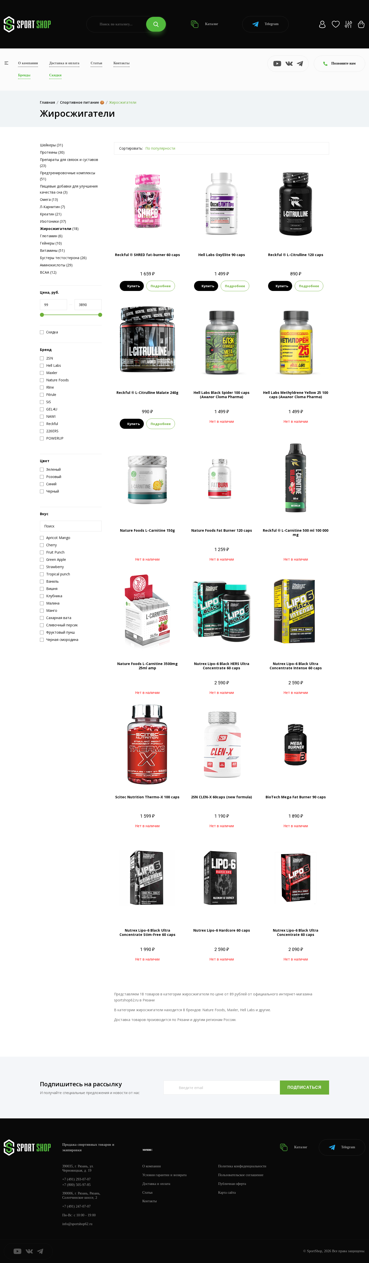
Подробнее (161, 286)
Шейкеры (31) (51, 145)
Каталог (211, 24)
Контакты (121, 63)
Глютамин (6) (51, 235)
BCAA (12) (48, 272)
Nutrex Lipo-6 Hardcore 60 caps (221, 930)
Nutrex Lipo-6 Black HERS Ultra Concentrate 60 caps (221, 665)
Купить (133, 286)
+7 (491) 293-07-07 (76, 1179)
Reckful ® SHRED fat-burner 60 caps (147, 254)
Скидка (52, 332)
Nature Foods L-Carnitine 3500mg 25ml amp (147, 665)
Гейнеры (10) (51, 243)
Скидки (55, 75)
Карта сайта (227, 1192)
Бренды (24, 75)
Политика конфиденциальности (242, 1166)
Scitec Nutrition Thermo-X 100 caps (147, 797)
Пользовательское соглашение (240, 1175)
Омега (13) (49, 199)
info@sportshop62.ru (77, 1224)
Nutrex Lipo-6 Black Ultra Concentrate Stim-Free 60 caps (147, 932)
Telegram (272, 24)
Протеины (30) (52, 152)
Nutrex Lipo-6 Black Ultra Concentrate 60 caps (295, 932)
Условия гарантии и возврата (164, 1175)
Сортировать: (131, 148)
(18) (59, 228)
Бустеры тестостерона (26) (63, 257)
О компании (28, 63)
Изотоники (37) (53, 221)
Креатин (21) (51, 214)
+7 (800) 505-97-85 (76, 1185)
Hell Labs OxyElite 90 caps (221, 254)
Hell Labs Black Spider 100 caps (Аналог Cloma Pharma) (222, 394)
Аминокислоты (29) (56, 265)
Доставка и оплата (64, 63)
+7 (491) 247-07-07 (76, 1206)
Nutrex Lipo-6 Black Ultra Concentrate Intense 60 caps (296, 665)
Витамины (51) (52, 250)
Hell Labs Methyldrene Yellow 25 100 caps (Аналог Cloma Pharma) (295, 394)
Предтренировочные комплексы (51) (67, 175)
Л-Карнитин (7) (52, 206)
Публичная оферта (232, 1184)
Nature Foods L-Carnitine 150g (147, 530)
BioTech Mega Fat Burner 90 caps (296, 797)
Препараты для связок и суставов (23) (69, 162)
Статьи (96, 63)
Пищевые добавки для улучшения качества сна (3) (69, 189)
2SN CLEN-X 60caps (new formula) (221, 797)
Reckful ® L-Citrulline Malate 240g (147, 392)
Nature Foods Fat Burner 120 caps (221, 530)
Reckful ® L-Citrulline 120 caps (295, 254)
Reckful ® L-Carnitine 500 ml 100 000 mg (295, 532)
